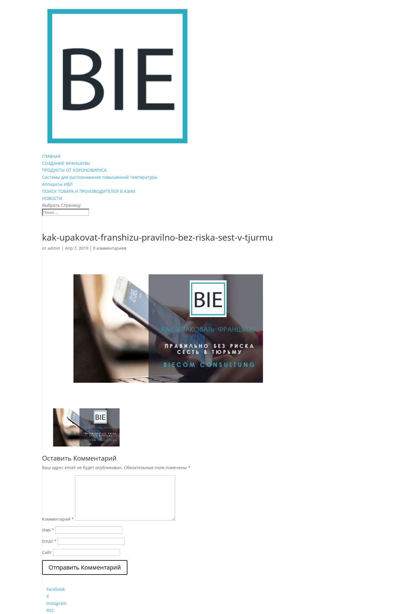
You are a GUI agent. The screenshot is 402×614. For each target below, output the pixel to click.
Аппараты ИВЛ (57, 184)
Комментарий (58, 519)
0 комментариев (109, 248)
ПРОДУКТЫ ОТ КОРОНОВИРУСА (74, 170)
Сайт (47, 552)
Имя (48, 530)
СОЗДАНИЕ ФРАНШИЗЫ (66, 163)
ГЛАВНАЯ (51, 156)
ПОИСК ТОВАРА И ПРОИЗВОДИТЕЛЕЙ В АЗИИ (88, 191)
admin (54, 248)
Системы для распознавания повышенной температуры (99, 177)
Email (49, 541)
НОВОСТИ (52, 198)
